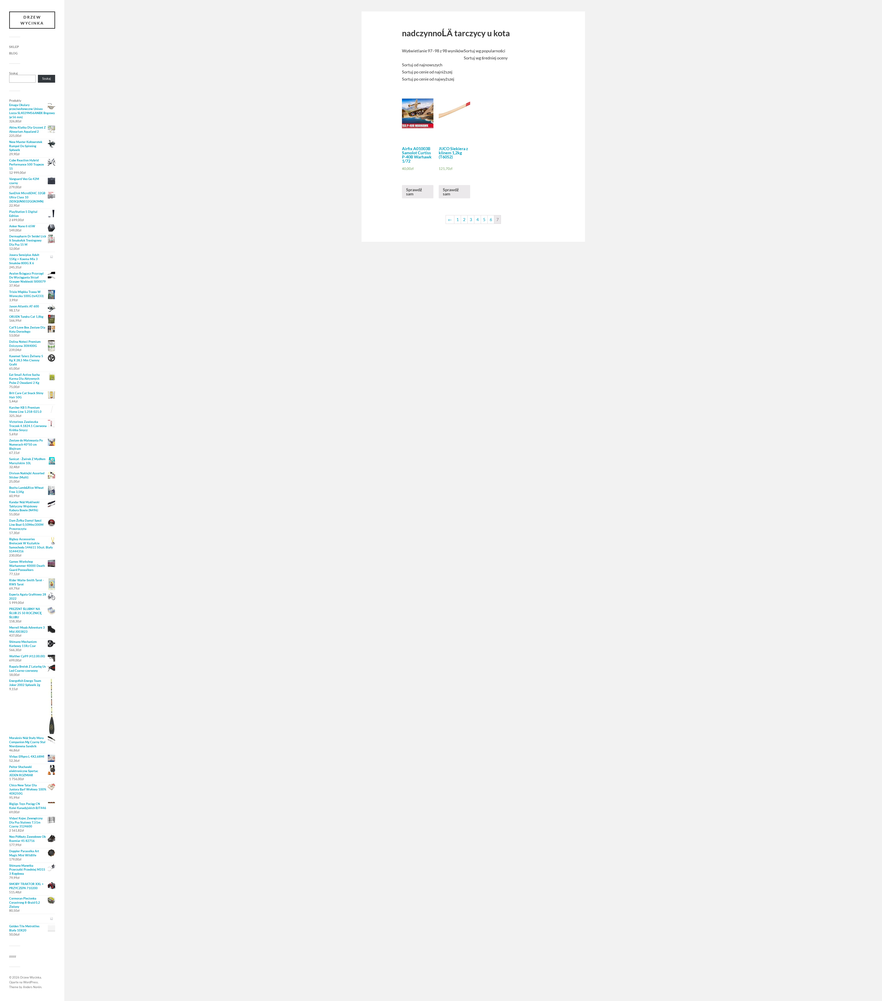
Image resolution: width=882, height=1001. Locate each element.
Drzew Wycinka (32, 20)
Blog (13, 53)
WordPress (30, 982)
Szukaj (13, 73)
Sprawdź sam (414, 191)
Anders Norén (32, 987)
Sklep (14, 47)
